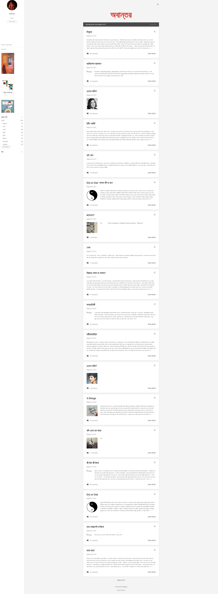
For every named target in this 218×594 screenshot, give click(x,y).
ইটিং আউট (91, 123)
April (4, 135)
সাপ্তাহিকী (91, 304)
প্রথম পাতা (3, 49)
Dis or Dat (92, 494)
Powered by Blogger (121, 587)
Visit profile (12, 21)
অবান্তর (121, 15)
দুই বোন (90, 155)
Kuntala (12, 14)
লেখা (88, 247)
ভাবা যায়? (91, 550)
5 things (91, 398)
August (5, 123)
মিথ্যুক (89, 31)
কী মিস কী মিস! (93, 462)
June (4, 129)
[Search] (158, 4)
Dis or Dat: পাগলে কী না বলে (100, 182)
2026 (2, 120)
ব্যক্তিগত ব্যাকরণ (94, 63)
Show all (153, 24)
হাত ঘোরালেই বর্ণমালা (95, 526)
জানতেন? (90, 215)
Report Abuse (121, 590)
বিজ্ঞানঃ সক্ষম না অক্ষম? (96, 272)
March (4, 138)
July (4, 126)
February (5, 141)
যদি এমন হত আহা (94, 430)
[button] (155, 31)
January (5, 144)
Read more (152, 53)
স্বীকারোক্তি (92, 334)
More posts (121, 580)
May (4, 132)
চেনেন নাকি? (92, 91)
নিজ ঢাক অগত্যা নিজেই (6, 45)
